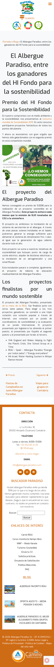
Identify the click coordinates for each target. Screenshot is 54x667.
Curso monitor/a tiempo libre (27, 539)
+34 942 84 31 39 (29, 445)
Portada (7, 41)
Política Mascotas (27, 565)
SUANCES (29, 18)
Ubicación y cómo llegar (27, 453)
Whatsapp (28, 448)
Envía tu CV (27, 552)
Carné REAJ (27, 534)
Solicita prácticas (27, 556)
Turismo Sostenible (27, 547)
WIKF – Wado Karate (27, 543)
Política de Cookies (34, 643)
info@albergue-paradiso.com (27, 465)
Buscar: (13, 512)
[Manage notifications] (47, 660)
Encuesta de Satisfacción (27, 560)
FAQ (27, 569)
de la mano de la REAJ (14, 305)
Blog (15, 41)
